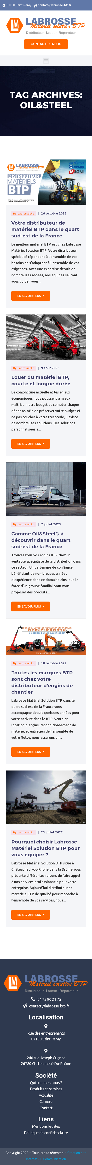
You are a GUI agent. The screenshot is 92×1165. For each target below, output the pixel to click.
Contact (46, 1108)
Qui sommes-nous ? (46, 1082)
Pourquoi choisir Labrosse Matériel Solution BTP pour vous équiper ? (45, 848)
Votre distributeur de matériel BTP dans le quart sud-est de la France (45, 229)
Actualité (46, 1095)
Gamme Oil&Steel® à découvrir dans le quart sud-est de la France (41, 540)
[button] (46, 44)
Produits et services (46, 1089)
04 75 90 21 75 (49, 999)
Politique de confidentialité (46, 1133)
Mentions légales (46, 1126)
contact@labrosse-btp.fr (54, 5)
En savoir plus (29, 296)
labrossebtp (26, 213)
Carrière (46, 1101)
